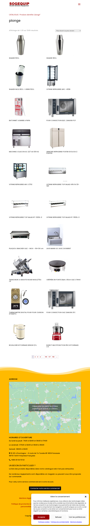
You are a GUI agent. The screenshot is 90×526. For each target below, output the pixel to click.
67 (50, 357)
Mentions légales (76, 522)
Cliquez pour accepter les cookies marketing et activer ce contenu (45, 407)
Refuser (58, 517)
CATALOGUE (13, 15)
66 (46, 357)
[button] (86, 497)
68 (53, 357)
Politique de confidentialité (60, 522)
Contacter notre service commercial (45, 488)
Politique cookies (44, 522)
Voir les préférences (77, 517)
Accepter (41, 517)
